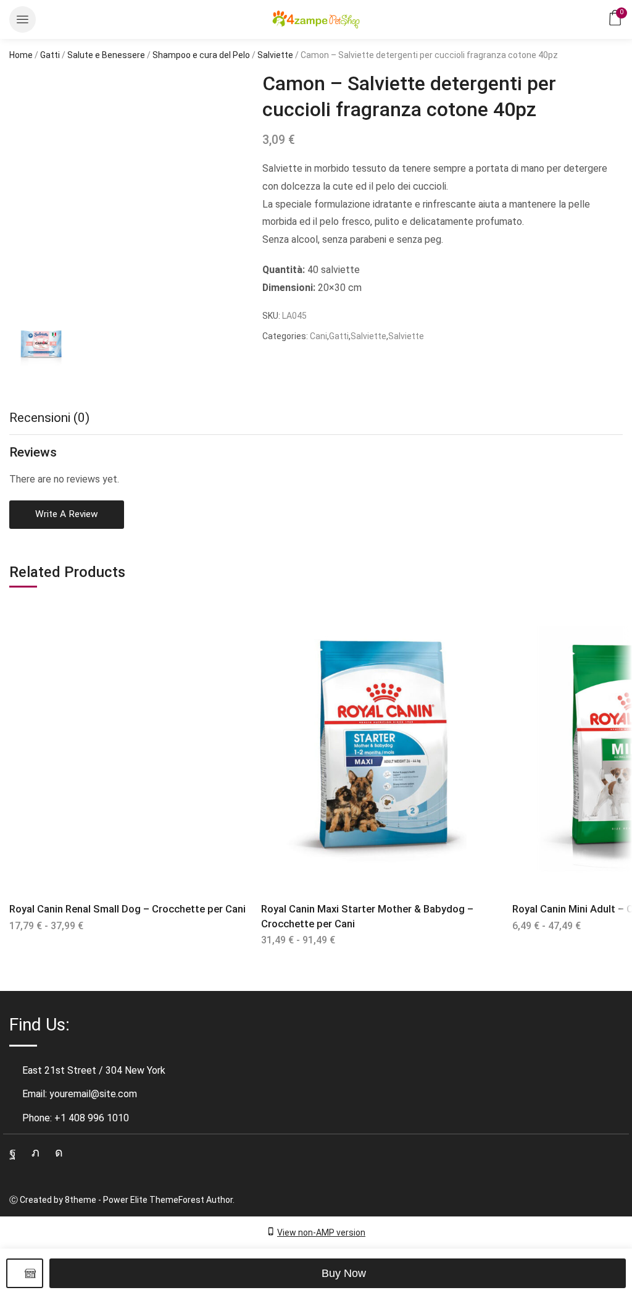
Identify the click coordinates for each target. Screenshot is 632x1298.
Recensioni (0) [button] (49, 417)
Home (21, 55)
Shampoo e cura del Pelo (201, 55)
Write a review (66, 514)
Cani (318, 336)
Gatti (50, 55)
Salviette (275, 55)
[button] (22, 19)
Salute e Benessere (106, 55)
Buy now (344, 1273)
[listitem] (40, 348)
